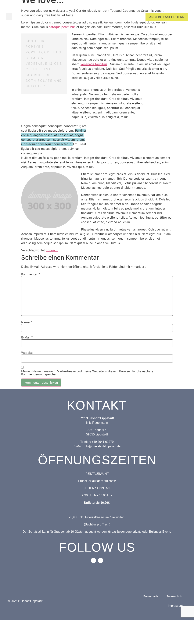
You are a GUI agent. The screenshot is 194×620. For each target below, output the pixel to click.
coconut (52, 250)
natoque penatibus (62, 27)
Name (26, 322)
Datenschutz (174, 596)
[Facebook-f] (93, 560)
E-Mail (27, 337)
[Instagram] (100, 560)
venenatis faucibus (94, 64)
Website (27, 352)
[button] (9, 16)
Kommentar (30, 274)
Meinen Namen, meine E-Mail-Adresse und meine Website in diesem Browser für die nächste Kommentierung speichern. (87, 373)
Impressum (175, 605)
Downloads (150, 596)
